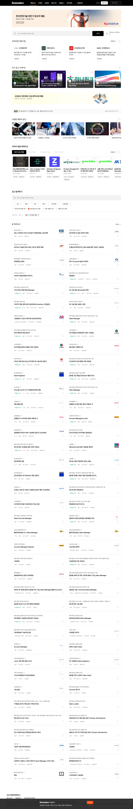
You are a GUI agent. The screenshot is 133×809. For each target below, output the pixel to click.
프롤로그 (61, 3)
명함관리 (80, 3)
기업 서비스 (115, 3)
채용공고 (33, 3)
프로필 (47, 3)
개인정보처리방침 (29, 798)
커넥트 (40, 3)
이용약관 (18, 798)
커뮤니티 (54, 3)
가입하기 (90, 802)
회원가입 (104, 3)
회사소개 (9, 798)
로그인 (98, 3)
